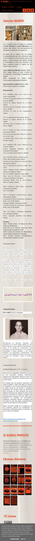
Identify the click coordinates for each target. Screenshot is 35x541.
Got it (23, 539)
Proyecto (19, 7)
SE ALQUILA (4, 1)
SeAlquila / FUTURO (8, 7)
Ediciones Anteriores (7, 10)
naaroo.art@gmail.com (10, 421)
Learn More (14, 539)
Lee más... (6, 453)
